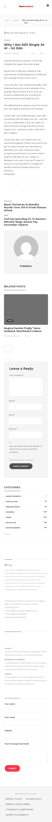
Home (7, 20)
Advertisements (26, 496)
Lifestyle (15, 20)
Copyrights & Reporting (19, 809)
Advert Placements (17, 815)
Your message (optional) (17, 744)
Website (13, 429)
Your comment (16, 375)
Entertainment (26, 528)
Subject (8, 730)
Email (12, 415)
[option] (26, 316)
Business (26, 512)
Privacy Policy (14, 799)
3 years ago (15, 53)
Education (26, 522)
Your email (10, 717)
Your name (10, 704)
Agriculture (26, 501)
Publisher (7, 53)
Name (12, 401)
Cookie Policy (34, 799)
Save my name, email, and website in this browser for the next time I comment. (25, 449)
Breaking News (26, 507)
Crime (26, 517)
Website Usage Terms (18, 804)
